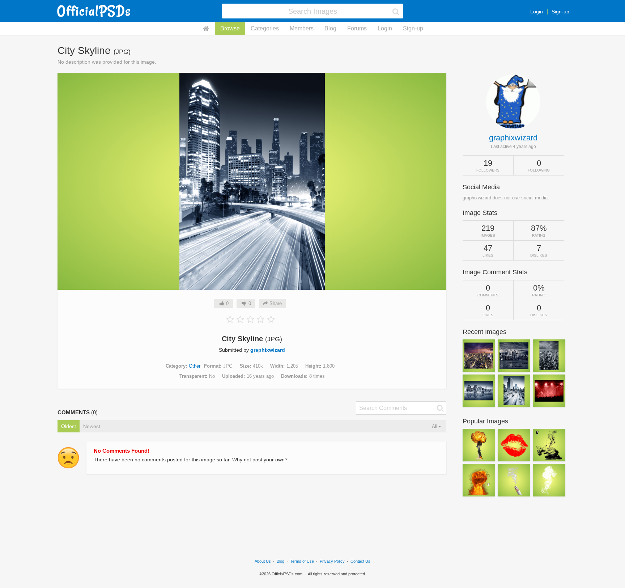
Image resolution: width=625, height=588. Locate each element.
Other (194, 366)
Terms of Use (302, 561)
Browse (230, 28)
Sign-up (560, 11)
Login (536, 11)
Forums (357, 28)
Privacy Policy (332, 561)
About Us (263, 561)
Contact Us (360, 561)
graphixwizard (267, 350)
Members (302, 28)
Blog (330, 28)
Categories (265, 28)
